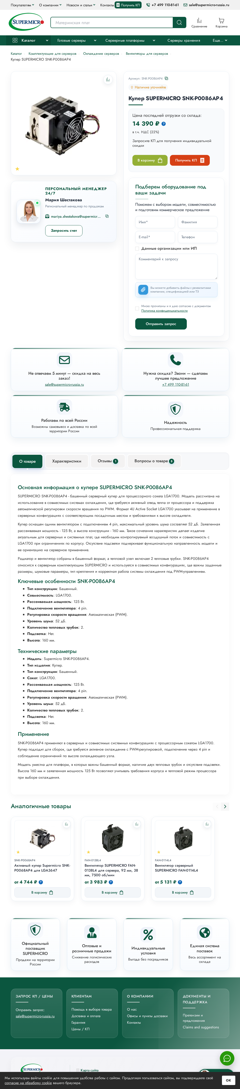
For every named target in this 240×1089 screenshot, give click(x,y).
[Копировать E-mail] (107, 216)
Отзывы (107, 461)
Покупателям (21, 5)
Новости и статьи (79, 5)
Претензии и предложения (194, 1017)
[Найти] (179, 22)
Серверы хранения (184, 40)
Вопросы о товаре (153, 461)
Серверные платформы (124, 40)
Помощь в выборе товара (91, 1009)
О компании (48, 5)
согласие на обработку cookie (28, 1082)
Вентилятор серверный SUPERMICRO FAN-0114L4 (176, 868)
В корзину (146, 160)
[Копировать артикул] (166, 78)
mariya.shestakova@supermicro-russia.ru (76, 216)
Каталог (27, 40)
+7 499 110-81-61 (165, 5)
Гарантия (78, 1022)
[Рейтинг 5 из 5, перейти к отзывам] (17, 169)
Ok (228, 1080)
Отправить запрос (161, 323)
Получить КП (130, 5)
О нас (132, 1009)
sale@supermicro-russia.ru (209, 5)
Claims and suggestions (201, 1027)
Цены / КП (80, 1029)
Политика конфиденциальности (164, 310)
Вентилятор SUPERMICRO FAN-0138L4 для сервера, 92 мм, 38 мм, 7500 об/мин (111, 870)
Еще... (218, 40)
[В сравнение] (67, 824)
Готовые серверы (71, 40)
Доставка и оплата (86, 1016)
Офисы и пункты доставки (147, 1016)
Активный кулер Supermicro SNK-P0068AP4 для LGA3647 (42, 868)
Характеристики (66, 461)
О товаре (27, 461)
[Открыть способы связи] (227, 1058)
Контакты (107, 5)
